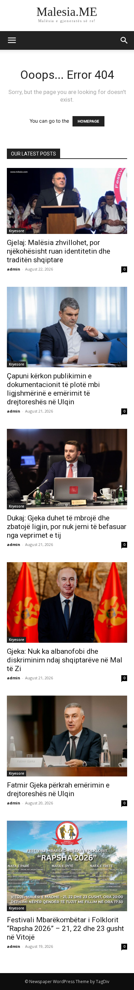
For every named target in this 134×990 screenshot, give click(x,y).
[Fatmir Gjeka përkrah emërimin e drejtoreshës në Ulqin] (67, 736)
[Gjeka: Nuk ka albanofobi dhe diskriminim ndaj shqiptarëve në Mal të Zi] (67, 602)
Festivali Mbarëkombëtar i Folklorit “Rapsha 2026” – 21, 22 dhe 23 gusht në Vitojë (65, 928)
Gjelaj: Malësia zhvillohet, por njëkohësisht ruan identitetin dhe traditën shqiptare (58, 251)
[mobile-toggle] (12, 40)
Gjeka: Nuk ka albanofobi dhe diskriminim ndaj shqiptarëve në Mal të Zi (64, 660)
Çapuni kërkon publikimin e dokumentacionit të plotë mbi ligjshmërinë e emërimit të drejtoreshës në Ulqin (53, 389)
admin (13, 269)
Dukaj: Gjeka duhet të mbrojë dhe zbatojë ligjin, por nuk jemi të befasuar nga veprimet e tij (66, 526)
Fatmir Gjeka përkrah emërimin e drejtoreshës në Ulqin (58, 789)
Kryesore (16, 230)
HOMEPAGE (88, 121)
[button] (124, 40)
